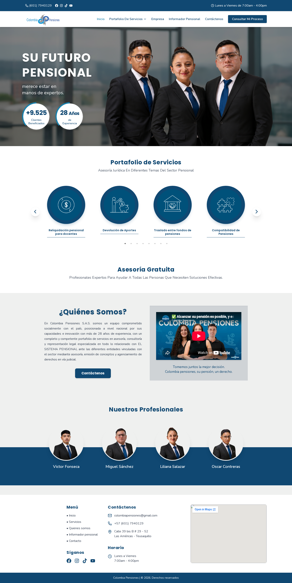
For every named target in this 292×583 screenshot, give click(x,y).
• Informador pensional (82, 534)
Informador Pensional (184, 19)
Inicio (100, 19)
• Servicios (74, 522)
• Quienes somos (78, 528)
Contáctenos (214, 19)
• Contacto (74, 541)
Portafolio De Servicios (126, 19)
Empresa (157, 19)
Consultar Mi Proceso (247, 19)
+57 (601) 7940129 (129, 523)
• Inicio (71, 515)
